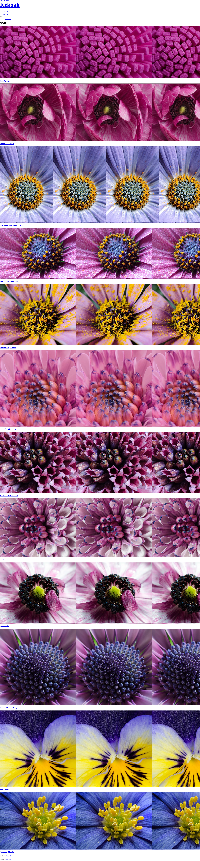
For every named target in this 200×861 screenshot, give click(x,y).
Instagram (5, 11)
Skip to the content (4, 0)
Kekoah (10, 4)
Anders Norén (8, 19)
